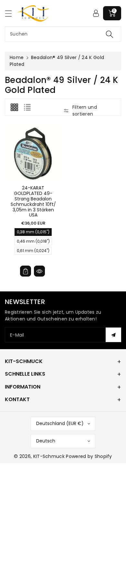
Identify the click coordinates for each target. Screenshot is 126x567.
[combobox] (63, 34)
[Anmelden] (96, 13)
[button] (11, 13)
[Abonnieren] (113, 335)
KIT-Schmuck (49, 456)
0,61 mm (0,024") (33, 251)
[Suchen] (109, 34)
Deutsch (45, 441)
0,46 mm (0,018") (33, 241)
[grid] (14, 107)
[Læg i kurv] (25, 271)
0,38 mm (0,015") (33, 232)
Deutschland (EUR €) (60, 423)
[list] (27, 107)
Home (17, 57)
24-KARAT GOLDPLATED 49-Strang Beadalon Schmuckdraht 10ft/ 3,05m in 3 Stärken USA (33, 201)
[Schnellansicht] (39, 271)
